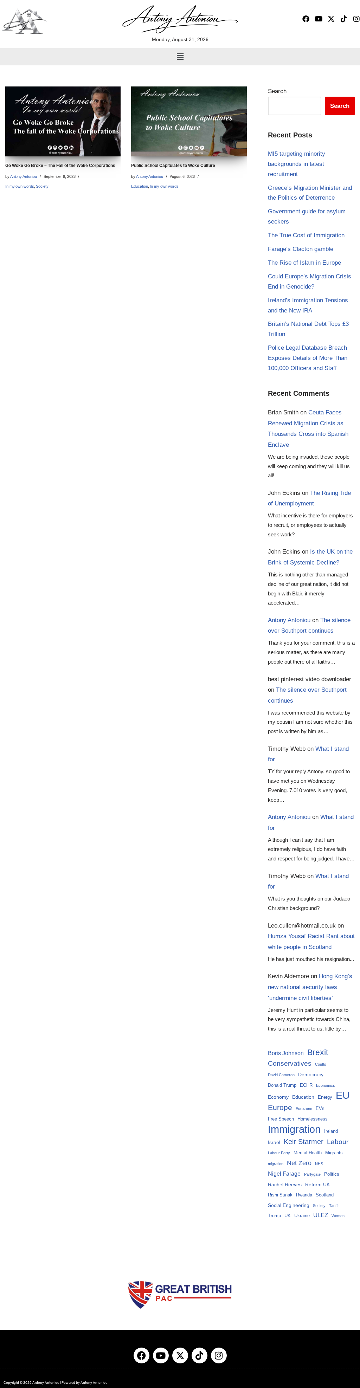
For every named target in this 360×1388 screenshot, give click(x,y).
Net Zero (299, 1163)
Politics (331, 1174)
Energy (325, 1097)
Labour (337, 1141)
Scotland (325, 1195)
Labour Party (279, 1153)
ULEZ (320, 1215)
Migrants (334, 1152)
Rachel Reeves (285, 1184)
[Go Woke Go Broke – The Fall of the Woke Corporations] (63, 121)
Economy (278, 1097)
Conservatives (289, 1063)
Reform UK (317, 1184)
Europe (280, 1107)
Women (338, 1216)
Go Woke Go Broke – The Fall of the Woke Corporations (60, 165)
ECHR (306, 1085)
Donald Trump (282, 1085)
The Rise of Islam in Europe (304, 262)
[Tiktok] (343, 18)
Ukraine (302, 1215)
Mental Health (308, 1152)
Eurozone (304, 1108)
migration (275, 1164)
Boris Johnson (286, 1053)
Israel (274, 1142)
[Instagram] (356, 18)
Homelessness (312, 1119)
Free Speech (281, 1119)
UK (287, 1215)
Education (139, 186)
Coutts (320, 1064)
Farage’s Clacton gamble (300, 249)
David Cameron (281, 1075)
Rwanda (304, 1195)
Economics (325, 1085)
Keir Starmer (303, 1141)
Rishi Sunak (280, 1195)
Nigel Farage (284, 1174)
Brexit (317, 1052)
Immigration (294, 1129)
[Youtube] (318, 18)
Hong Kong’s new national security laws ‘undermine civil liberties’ (310, 987)
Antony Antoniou (23, 176)
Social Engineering (288, 1205)
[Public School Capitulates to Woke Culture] (188, 121)
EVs (320, 1108)
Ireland (331, 1131)
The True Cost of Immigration (306, 235)
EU (343, 1095)
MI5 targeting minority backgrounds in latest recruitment (296, 163)
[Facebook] (305, 18)
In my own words (19, 186)
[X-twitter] (331, 18)
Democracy (310, 1074)
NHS (319, 1164)
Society (42, 186)
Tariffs (334, 1205)
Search (277, 91)
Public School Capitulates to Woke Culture (173, 165)
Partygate (312, 1174)
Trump (274, 1215)
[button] (180, 56)
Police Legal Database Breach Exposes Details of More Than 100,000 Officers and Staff (307, 358)
